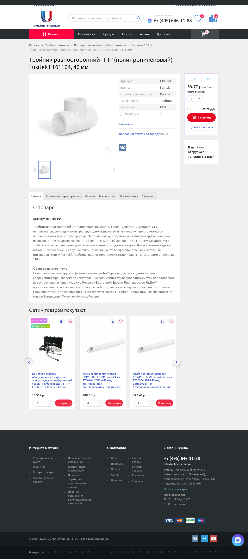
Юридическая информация (77, 468)
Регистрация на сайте (43, 460)
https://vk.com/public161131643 (195, 538)
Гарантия (39, 466)
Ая (43, 552)
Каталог (54, 34)
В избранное (194, 78)
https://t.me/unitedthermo (204, 538)
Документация (129, 196)
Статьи (127, 34)
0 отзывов (126, 124)
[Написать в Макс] (150, 21)
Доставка (163, 34)
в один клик (202, 127)
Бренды (108, 34)
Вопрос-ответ (107, 196)
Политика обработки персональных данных (77, 481)
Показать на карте (175, 489)
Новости (116, 480)
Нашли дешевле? (196, 91)
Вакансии (138, 475)
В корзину (204, 117)
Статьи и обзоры (137, 460)
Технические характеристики (63, 196)
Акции (144, 34)
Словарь (137, 481)
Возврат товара (43, 472)
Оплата (116, 469)
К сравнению (209, 78)
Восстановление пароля (43, 480)
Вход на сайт (209, 6)
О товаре (36, 196)
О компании (87, 34)
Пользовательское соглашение (80, 460)
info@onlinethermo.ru (177, 464)
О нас (114, 458)
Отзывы (90, 196)
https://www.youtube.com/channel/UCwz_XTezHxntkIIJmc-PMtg (213, 538)
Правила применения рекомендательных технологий (80, 497)
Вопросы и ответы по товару (143, 134)
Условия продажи (137, 468)
